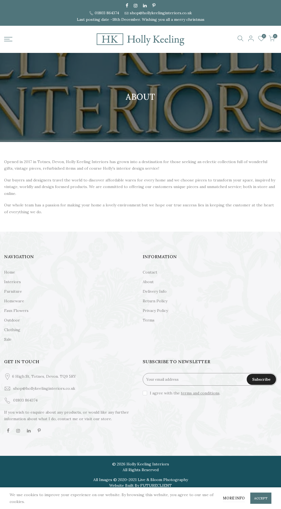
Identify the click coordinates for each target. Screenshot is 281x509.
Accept (261, 498)
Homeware (14, 300)
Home (9, 272)
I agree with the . (185, 393)
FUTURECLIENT (156, 485)
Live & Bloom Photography (163, 479)
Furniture (13, 291)
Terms (148, 320)
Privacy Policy (155, 310)
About (148, 281)
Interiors (12, 281)
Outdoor (12, 320)
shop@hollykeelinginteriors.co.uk (161, 12)
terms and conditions (200, 393)
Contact (150, 272)
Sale (8, 339)
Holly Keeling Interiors (148, 464)
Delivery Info (155, 291)
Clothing (12, 329)
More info (234, 498)
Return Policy (155, 300)
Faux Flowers (16, 310)
